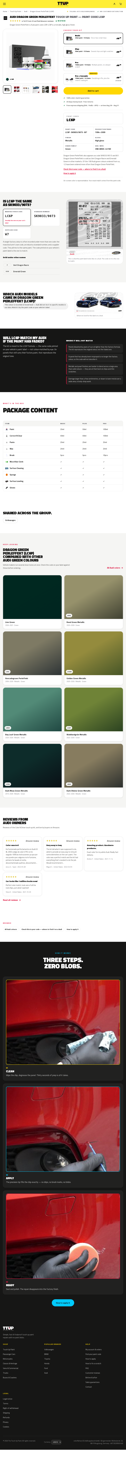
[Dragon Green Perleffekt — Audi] (17, 89)
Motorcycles (8, 1358)
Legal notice (7, 1398)
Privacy (5, 1422)
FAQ (87, 1368)
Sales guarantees (93, 1382)
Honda (46, 1363)
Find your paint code (93, 1354)
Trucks (5, 1372)
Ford (46, 1368)
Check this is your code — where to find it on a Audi (84, 169)
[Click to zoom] (30, 56)
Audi (25, 11)
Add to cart (93, 90)
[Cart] (120, 3)
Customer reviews (93, 1372)
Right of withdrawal (10, 1408)
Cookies (6, 1426)
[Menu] (4, 3)
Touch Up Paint (15, 11)
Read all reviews (10, 900)
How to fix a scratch (93, 1363)
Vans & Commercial (10, 1368)
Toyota (47, 1358)
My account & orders (94, 1349)
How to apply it (69, 173)
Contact (89, 1386)
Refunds (6, 1417)
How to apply (91, 1358)
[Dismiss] (37, 1452)
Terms (5, 1403)
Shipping (6, 1412)
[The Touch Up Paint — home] (63, 4)
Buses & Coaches (10, 1377)
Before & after (91, 1377)
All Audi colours (11, 929)
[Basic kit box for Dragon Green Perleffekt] (7, 89)
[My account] (114, 3)
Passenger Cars (9, 1354)
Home (5, 11)
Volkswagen (10, 520)
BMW (46, 1354)
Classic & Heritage (10, 1363)
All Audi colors (113, 567)
